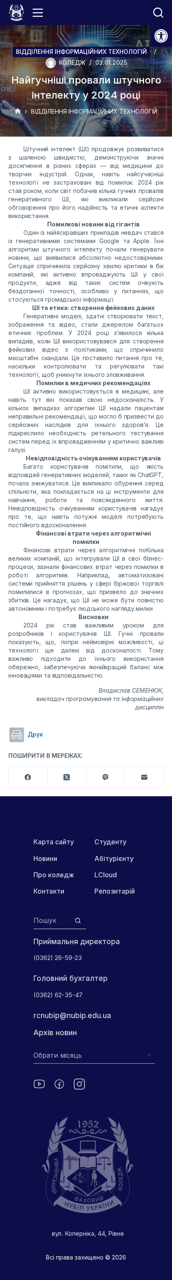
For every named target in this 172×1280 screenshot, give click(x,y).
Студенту (110, 842)
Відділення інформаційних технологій (81, 51)
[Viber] (105, 777)
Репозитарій (114, 891)
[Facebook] (28, 777)
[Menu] (38, 13)
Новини (45, 858)
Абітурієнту (114, 858)
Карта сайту (53, 842)
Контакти (48, 891)
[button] (161, 36)
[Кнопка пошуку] (78, 920)
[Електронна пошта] (144, 777)
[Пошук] (158, 13)
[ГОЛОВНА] (18, 112)
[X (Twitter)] (67, 777)
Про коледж (53, 875)
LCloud (105, 875)
